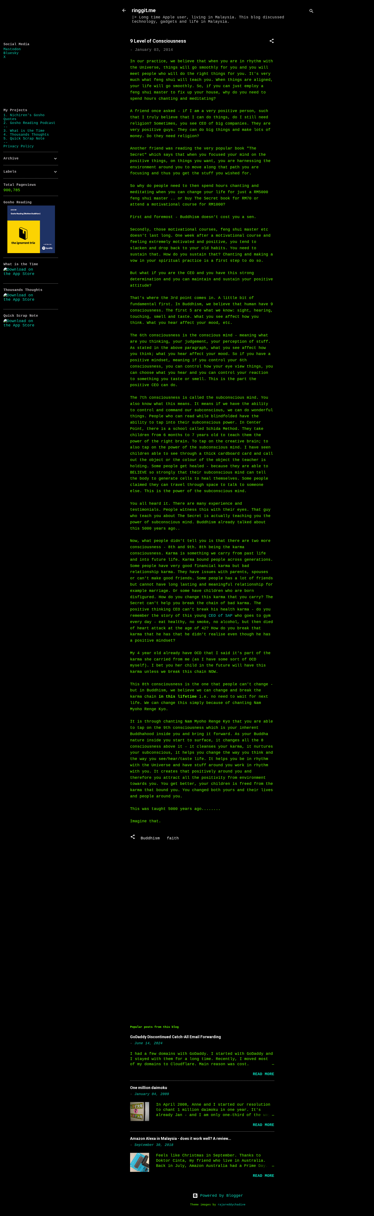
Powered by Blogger (220, 1196)
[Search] (311, 11)
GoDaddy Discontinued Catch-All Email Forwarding (175, 1036)
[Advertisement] (300, 97)
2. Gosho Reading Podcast (29, 123)
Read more (263, 1074)
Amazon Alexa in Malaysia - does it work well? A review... (180, 1138)
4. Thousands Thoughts (26, 135)
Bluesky (11, 53)
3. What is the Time (24, 131)
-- (5, 127)
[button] (271, 41)
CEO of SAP (220, 616)
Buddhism (150, 838)
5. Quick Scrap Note (24, 139)
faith (173, 838)
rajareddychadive (231, 1204)
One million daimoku (148, 1087)
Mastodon (12, 49)
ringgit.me (144, 10)
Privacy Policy (18, 146)
